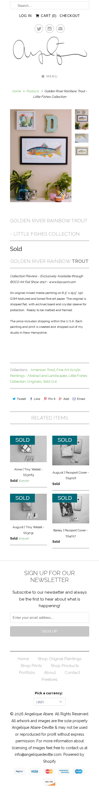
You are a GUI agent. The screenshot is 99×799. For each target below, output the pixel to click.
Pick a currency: (49, 693)
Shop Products (65, 665)
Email (81, 399)
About (50, 672)
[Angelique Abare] (49, 52)
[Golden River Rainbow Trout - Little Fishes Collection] (41, 155)
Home (23, 658)
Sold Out (50, 381)
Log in (25, 16)
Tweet (21, 399)
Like (37, 399)
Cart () (48, 16)
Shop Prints (31, 665)
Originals (34, 381)
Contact (72, 672)
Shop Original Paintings (59, 658)
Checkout (70, 16)
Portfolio (27, 672)
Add (66, 399)
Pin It (51, 399)
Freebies (49, 679)
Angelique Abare (39, 714)
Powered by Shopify (63, 757)
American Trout (43, 370)
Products (32, 91)
